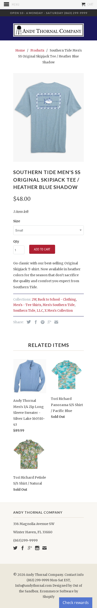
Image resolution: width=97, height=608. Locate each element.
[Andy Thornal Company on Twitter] (15, 548)
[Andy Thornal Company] (48, 28)
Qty (16, 241)
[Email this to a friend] (55, 322)
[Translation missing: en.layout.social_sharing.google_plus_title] (48, 322)
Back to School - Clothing (57, 299)
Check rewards (76, 602)
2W (34, 299)
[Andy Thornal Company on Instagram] (37, 548)
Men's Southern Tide (59, 305)
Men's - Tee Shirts (27, 305)
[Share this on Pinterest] (41, 322)
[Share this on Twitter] (27, 322)
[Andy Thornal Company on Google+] (30, 548)
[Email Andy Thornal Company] (44, 548)
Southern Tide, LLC (28, 311)
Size (16, 221)
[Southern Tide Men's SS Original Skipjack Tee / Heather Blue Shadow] (48, 117)
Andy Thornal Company (44, 575)
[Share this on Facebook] (35, 322)
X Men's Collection (58, 311)
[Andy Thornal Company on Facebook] (22, 548)
